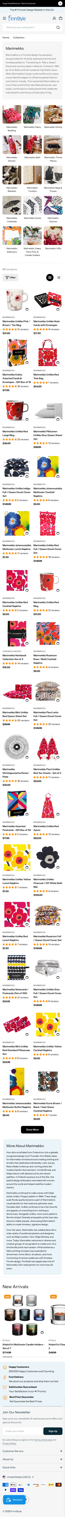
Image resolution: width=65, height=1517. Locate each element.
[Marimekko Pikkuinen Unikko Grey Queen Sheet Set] (47, 409)
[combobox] (32, 27)
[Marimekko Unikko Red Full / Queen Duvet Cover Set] (47, 523)
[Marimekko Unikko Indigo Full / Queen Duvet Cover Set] (17, 466)
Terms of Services (43, 1439)
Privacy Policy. (9, 1443)
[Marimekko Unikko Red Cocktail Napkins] (17, 580)
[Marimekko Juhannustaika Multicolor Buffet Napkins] (17, 1081)
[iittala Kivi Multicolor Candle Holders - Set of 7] (25, 1315)
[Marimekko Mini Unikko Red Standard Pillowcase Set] (17, 1024)
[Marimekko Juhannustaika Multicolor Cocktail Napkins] (47, 466)
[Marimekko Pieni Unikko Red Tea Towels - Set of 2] (47, 747)
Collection (18, 37)
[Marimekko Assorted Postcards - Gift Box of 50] (17, 804)
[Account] (54, 18)
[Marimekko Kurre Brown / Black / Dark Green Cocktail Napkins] (47, 1081)
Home (6, 37)
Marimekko (9, 317)
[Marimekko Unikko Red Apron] (47, 804)
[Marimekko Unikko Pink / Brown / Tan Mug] (17, 299)
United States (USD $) (19, 1476)
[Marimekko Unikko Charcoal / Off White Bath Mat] (47, 857)
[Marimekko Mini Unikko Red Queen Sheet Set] (17, 690)
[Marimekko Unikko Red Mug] (47, 580)
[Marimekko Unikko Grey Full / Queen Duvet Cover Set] (47, 967)
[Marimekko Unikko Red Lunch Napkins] (17, 914)
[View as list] (58, 277)
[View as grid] (50, 277)
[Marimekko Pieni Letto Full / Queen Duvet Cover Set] (47, 690)
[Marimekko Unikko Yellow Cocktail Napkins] (47, 1024)
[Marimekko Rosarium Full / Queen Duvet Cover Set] (47, 914)
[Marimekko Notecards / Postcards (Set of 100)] (17, 967)
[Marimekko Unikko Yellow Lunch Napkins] (17, 857)
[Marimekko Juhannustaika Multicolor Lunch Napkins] (17, 523)
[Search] (58, 27)
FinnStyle (16, 1511)
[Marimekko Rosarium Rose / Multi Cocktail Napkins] (47, 633)
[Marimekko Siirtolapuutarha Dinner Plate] (17, 747)
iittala (6, 1340)
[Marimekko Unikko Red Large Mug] (17, 409)
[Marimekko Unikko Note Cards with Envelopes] (47, 299)
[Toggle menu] (4, 18)
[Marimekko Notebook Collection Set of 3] (17, 633)
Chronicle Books (12, 651)
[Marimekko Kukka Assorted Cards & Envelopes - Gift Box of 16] (17, 352)
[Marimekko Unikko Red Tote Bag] (47, 352)
